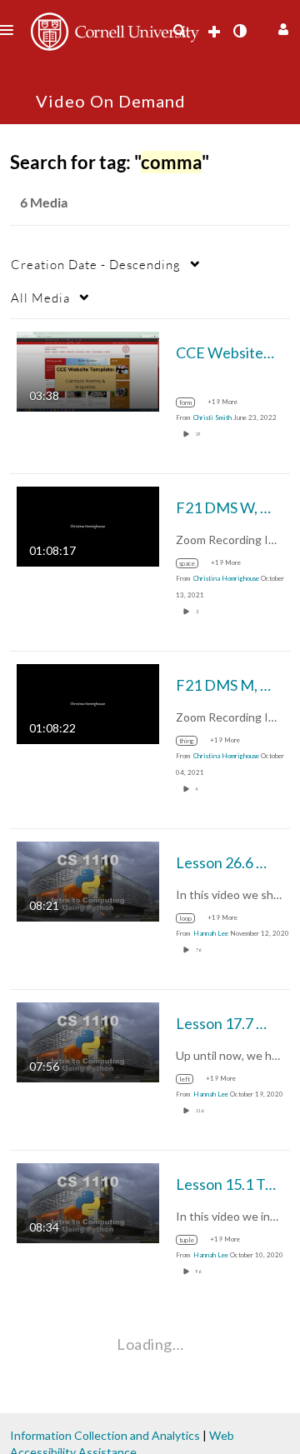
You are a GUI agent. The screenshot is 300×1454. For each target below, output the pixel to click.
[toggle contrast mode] (239, 31)
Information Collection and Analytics (105, 1435)
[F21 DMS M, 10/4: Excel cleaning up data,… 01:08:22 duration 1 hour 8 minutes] (88, 703)
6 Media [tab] (44, 202)
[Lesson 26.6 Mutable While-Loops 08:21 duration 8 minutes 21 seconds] (88, 880)
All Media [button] (40, 297)
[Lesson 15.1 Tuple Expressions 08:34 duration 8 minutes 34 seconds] (88, 1202)
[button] (281, 27)
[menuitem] (179, 31)
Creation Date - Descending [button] (96, 264)
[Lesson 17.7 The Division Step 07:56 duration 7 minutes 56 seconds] (88, 1041)
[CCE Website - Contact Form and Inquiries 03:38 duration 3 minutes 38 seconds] (88, 370)
